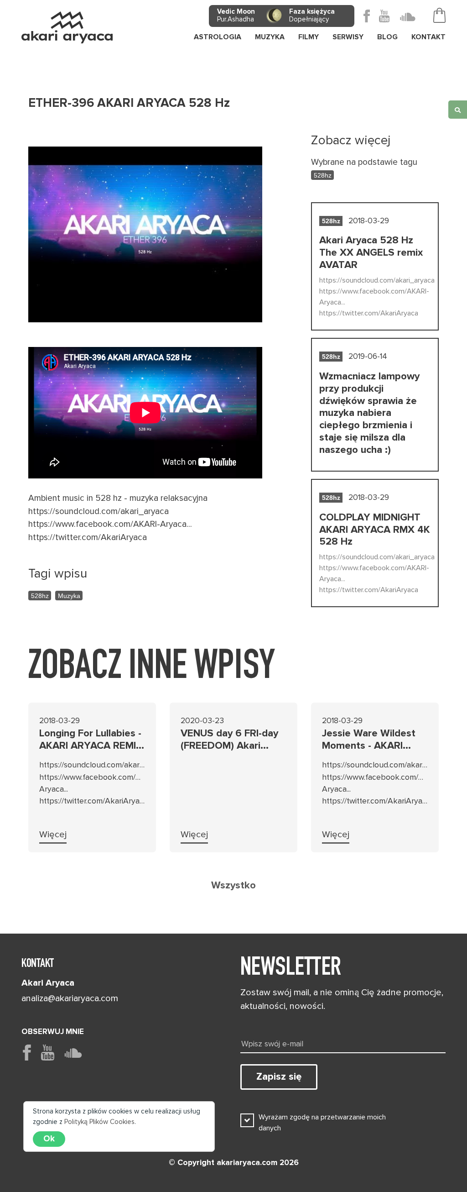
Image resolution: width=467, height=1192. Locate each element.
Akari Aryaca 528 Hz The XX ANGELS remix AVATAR (371, 252)
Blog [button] (387, 37)
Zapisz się (278, 1076)
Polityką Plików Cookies (99, 1122)
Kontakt (428, 37)
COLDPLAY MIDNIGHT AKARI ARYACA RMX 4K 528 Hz (374, 529)
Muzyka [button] (270, 37)
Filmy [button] (308, 37)
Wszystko (233, 885)
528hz (40, 595)
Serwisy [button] (347, 37)
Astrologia (217, 37)
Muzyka (69, 595)
